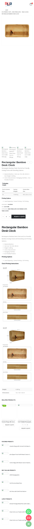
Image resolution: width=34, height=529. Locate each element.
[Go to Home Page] (2, 10)
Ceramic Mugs (5, 420)
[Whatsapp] (28, 511)
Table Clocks (5, 210)
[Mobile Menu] (3, 4)
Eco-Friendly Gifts (22, 209)
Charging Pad (21, 420)
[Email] (28, 518)
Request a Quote (19, 216)
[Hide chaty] (28, 524)
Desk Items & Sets (12, 209)
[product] (25, 411)
